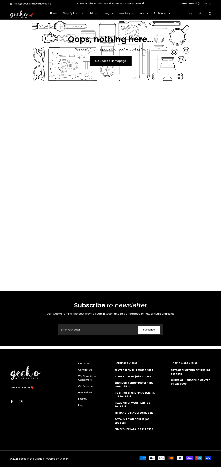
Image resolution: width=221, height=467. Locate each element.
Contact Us (85, 370)
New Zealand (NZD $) (194, 3)
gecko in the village (30, 458)
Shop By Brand (71, 13)
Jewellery (124, 13)
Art (91, 13)
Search (82, 399)
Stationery (160, 13)
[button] (210, 13)
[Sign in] (200, 13)
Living (106, 13)
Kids (142, 13)
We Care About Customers (87, 378)
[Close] (210, 3)
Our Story (84, 363)
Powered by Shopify (57, 458)
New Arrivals (85, 392)
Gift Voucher (86, 386)
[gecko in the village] (20, 13)
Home (53, 13)
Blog (80, 405)
